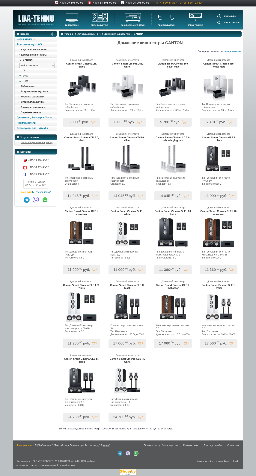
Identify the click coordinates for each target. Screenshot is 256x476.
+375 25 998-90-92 (137, 2)
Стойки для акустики (32, 102)
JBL (25, 70)
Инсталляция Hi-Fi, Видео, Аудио (38, 142)
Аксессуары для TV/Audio (32, 128)
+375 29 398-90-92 (71, 2)
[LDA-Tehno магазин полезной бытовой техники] (36, 20)
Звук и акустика (99, 25)
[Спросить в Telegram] (27, 200)
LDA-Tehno (34, 465)
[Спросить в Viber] (36, 200)
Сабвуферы (27, 86)
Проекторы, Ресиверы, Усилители (37, 117)
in (17, 468)
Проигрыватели (166, 25)
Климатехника (195, 25)
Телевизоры (72, 25)
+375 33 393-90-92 (104, 2)
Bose (25, 75)
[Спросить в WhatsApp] (45, 200)
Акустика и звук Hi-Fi (29, 44)
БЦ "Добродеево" (41, 192)
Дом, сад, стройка (213, 445)
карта (106, 445)
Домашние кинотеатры (33, 54)
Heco (25, 81)
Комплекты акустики (32, 96)
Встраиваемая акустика (34, 91)
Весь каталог (24, 39)
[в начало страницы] (248, 465)
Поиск (227, 22)
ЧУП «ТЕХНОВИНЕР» (43, 461)
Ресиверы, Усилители (133, 25)
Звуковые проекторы (33, 107)
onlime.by (235, 461)
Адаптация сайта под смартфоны (213, 461)
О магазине (233, 445)
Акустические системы (34, 49)
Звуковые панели (31, 112)
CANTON (28, 60)
